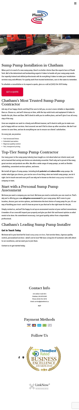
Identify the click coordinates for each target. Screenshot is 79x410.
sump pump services (37, 235)
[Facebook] (19, 358)
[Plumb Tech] (39, 17)
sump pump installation (64, 177)
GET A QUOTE (12, 92)
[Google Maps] (23, 358)
